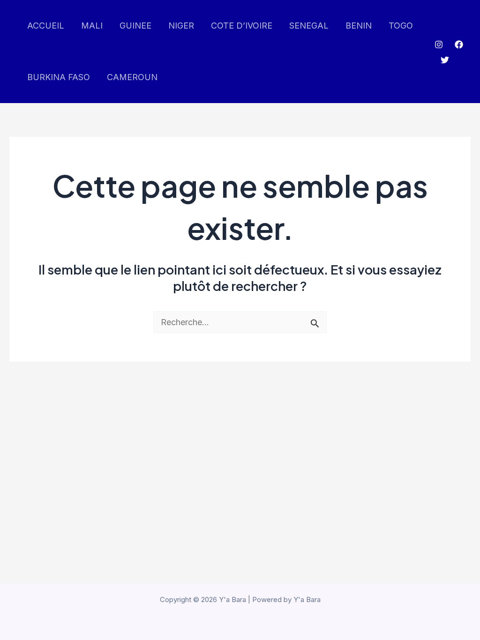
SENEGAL (309, 25)
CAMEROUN (132, 77)
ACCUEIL (45, 25)
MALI (92, 25)
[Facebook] (459, 44)
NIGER (181, 25)
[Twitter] (445, 60)
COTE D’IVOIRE (241, 25)
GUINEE (135, 25)
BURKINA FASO (58, 77)
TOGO (401, 25)
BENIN (358, 25)
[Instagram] (439, 44)
